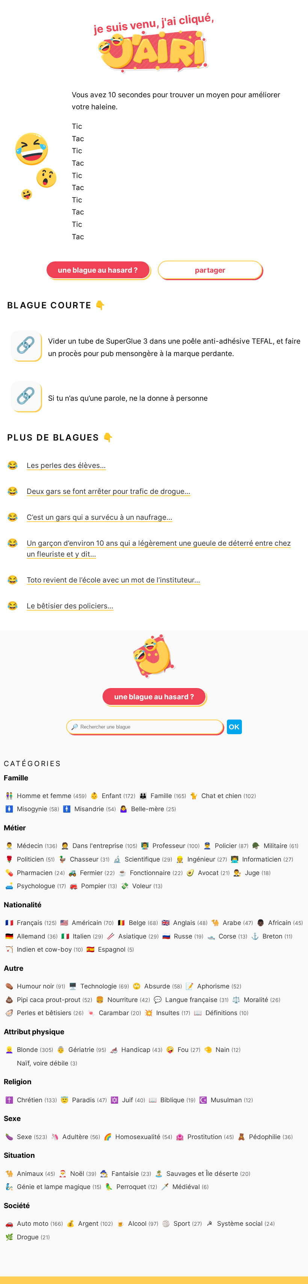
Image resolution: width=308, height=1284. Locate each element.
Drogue (27, 1237)
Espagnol (110, 949)
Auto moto (34, 1223)
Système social (241, 1223)
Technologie (99, 986)
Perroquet (131, 1186)
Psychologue (35, 886)
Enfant (113, 796)
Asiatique (133, 936)
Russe (183, 936)
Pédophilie (265, 1137)
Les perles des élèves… (66, 465)
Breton (272, 936)
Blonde (29, 1049)
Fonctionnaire (150, 873)
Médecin (31, 845)
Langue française (191, 999)
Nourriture (123, 999)
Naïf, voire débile (46, 1063)
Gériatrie (81, 1049)
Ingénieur (201, 859)
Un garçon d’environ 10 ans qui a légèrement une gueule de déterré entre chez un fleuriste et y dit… (159, 548)
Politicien (30, 859)
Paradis (83, 1100)
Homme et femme (46, 796)
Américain (87, 922)
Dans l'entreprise (99, 845)
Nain (222, 1049)
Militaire (275, 845)
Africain (280, 922)
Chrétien (31, 1100)
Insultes (167, 1013)
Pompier (93, 886)
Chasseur (84, 859)
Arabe (232, 922)
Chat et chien (223, 796)
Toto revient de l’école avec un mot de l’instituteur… (113, 579)
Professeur (170, 845)
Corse (227, 936)
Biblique (172, 1100)
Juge (252, 873)
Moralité (256, 999)
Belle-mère (147, 809)
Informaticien (262, 859)
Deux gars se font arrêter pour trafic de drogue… (108, 491)
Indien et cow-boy (44, 949)
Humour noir (35, 986)
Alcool (137, 1223)
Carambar (114, 1013)
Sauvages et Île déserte (203, 1173)
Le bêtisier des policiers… (70, 605)
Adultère (75, 1137)
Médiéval (185, 1186)
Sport (182, 1223)
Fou (183, 1049)
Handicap (136, 1049)
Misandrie (89, 809)
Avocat (208, 873)
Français (31, 922)
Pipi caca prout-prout (48, 999)
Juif (127, 1100)
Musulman (226, 1100)
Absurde (157, 986)
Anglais (185, 922)
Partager (210, 270)
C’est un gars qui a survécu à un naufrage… (99, 517)
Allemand (31, 936)
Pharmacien (35, 873)
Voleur (142, 886)
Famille (162, 796)
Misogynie (32, 809)
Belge (137, 922)
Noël (78, 1173)
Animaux (30, 1173)
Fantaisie (125, 1173)
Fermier (91, 873)
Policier (226, 845)
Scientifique (142, 859)
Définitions (221, 1013)
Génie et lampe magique (53, 1186)
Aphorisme (214, 986)
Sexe (26, 1137)
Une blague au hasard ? (98, 270)
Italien (82, 936)
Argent (89, 1223)
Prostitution (205, 1137)
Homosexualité (138, 1137)
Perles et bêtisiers (44, 1013)
